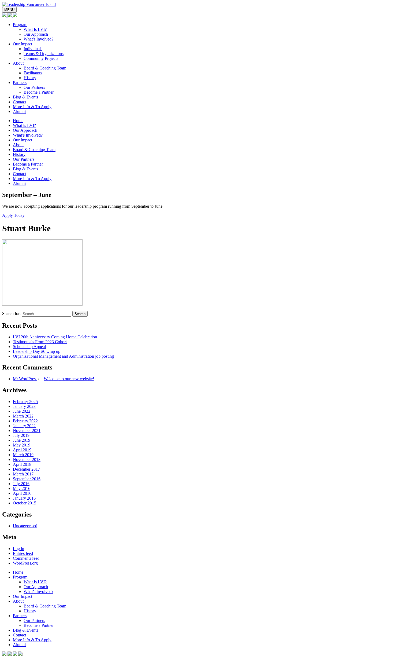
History (30, 77)
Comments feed (26, 558)
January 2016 (24, 498)
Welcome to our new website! (69, 378)
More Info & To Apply (32, 106)
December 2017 (26, 469)
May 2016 (21, 488)
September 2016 (26, 479)
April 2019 (22, 450)
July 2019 (21, 435)
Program (20, 24)
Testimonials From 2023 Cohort (40, 341)
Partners (20, 82)
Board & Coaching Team (45, 68)
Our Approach (36, 34)
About (18, 63)
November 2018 (26, 459)
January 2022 (24, 425)
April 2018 (22, 464)
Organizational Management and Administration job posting (63, 356)
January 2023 (24, 406)
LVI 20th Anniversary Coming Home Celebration (55, 337)
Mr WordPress (25, 378)
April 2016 (22, 493)
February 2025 (25, 401)
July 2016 (21, 483)
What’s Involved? (38, 39)
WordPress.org (25, 563)
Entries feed (23, 553)
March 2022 (23, 416)
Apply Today (13, 215)
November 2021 (26, 430)
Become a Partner (39, 92)
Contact (19, 102)
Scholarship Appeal (29, 346)
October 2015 (24, 503)
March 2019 (23, 454)
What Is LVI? (35, 29)
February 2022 (25, 421)
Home (18, 120)
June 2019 (21, 440)
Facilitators (33, 73)
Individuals (33, 48)
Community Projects (41, 58)
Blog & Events (25, 97)
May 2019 (21, 445)
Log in (18, 548)
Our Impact (22, 44)
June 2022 (21, 411)
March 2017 (23, 474)
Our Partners (34, 87)
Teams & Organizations (44, 53)
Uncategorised (25, 525)
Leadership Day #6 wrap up (36, 351)
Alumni (19, 111)
